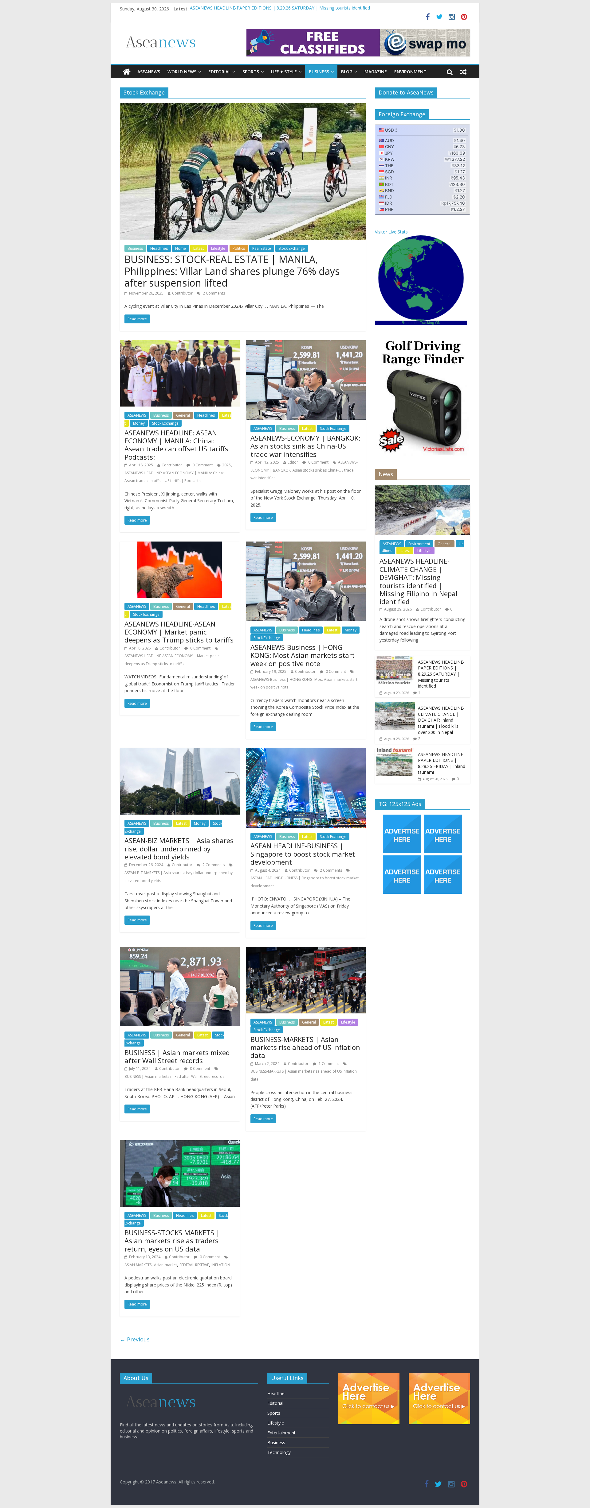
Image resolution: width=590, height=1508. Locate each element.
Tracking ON (430, 323)
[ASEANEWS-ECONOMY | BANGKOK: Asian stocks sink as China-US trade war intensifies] (306, 344)
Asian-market (165, 1264)
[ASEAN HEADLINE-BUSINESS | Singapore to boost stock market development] (306, 751)
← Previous (135, 1339)
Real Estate (261, 248)
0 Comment (202, 465)
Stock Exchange (291, 248)
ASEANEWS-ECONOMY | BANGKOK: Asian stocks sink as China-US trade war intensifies (305, 446)
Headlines (159, 248)
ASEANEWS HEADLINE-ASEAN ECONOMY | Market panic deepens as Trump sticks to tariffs (179, 632)
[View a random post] (463, 71)
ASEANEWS (148, 72)
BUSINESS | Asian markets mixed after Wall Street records (177, 1056)
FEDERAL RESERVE (194, 1264)
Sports (250, 72)
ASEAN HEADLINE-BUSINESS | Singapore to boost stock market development (302, 853)
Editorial (219, 72)
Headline (276, 1393)
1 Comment (328, 1063)
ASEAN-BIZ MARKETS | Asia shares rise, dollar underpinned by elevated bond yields (179, 848)
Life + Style (284, 72)
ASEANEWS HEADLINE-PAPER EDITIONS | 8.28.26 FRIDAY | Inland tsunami (441, 763)
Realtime (409, 323)
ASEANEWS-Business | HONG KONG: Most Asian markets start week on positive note (302, 655)
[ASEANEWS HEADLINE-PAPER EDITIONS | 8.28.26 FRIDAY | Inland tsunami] (395, 751)
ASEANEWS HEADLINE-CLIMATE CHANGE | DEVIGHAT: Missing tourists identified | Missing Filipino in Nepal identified (307, 9)
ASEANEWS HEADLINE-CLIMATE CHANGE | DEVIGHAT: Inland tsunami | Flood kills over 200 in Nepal (441, 720)
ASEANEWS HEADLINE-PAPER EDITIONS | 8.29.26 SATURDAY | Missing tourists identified (441, 674)
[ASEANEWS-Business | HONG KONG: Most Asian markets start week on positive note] (306, 545)
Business (319, 72)
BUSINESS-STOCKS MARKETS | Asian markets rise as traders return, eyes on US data (172, 1240)
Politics (239, 248)
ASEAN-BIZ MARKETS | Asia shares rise (157, 872)
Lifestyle (218, 248)
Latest (198, 248)
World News (181, 72)
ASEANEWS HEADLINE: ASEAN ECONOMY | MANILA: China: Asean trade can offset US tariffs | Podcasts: (179, 444)
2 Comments (213, 293)
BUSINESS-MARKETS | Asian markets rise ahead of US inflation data (305, 1047)
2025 (226, 465)
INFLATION (220, 1264)
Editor (293, 462)
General (183, 415)
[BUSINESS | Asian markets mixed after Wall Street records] (180, 950)
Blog (346, 72)
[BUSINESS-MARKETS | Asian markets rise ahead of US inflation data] (306, 950)
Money (139, 423)
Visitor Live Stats (391, 232)
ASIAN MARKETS (137, 1264)
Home (180, 248)
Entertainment (281, 1433)
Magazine (375, 72)
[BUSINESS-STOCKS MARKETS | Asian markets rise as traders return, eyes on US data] (180, 1143)
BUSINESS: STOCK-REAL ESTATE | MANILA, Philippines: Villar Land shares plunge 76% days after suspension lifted (232, 271)
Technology (279, 1452)
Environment (410, 72)
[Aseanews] (127, 71)
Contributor (182, 293)
